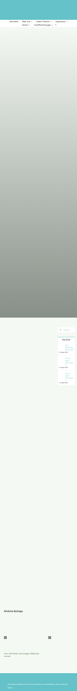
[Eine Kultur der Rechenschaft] (61, 346)
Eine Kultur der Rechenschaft (69, 347)
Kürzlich (66, 339)
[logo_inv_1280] (38, 3)
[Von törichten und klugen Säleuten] (27, 633)
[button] (56, 25)
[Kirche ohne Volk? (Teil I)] (61, 374)
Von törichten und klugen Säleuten (21, 653)
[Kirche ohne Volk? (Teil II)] (61, 359)
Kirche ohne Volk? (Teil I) (69, 376)
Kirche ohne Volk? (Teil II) (69, 361)
